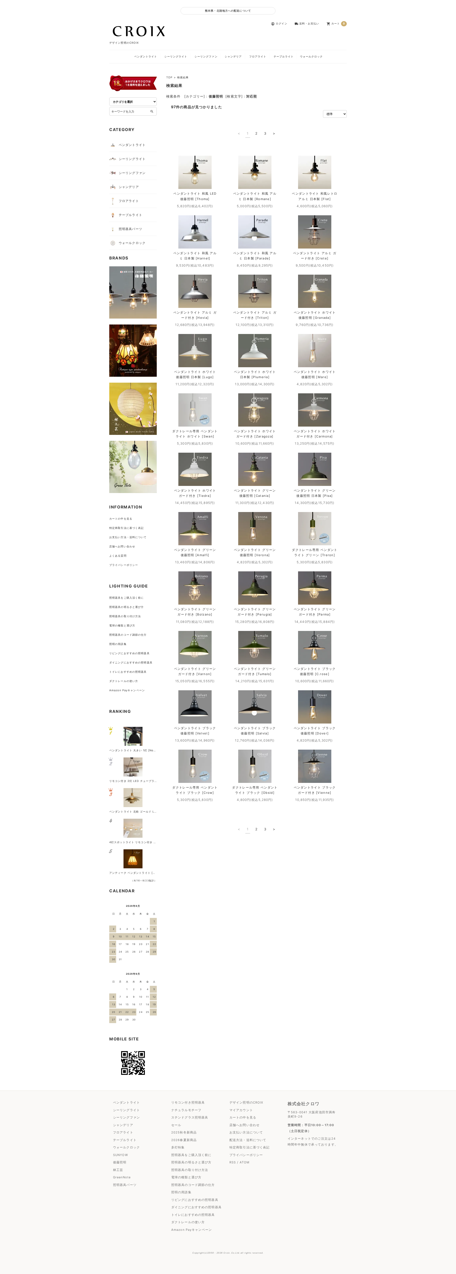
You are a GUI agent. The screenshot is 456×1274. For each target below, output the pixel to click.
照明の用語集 (118, 644)
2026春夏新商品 (184, 1140)
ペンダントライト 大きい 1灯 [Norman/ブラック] (142, 750)
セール (176, 1125)
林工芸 (118, 1170)
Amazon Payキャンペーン (127, 690)
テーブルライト (284, 56)
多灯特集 (178, 1147)
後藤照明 (119, 1162)
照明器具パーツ (130, 229)
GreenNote (122, 1177)
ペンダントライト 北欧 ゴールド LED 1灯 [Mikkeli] (143, 811)
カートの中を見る (120, 518)
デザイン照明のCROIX (246, 1102)
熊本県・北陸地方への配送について (228, 10)
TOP (169, 77)
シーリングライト (175, 56)
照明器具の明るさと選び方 (126, 607)
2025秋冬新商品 (184, 1132)
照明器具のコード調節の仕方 (128, 634)
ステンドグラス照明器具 (189, 1117)
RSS (232, 1162)
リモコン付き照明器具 (188, 1102)
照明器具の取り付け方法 (125, 616)
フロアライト (257, 56)
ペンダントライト (145, 56)
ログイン (279, 23)
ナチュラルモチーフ (186, 1110)
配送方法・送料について (247, 1140)
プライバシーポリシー (123, 565)
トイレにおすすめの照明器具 (128, 671)
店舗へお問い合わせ (122, 546)
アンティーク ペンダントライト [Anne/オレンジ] (142, 872)
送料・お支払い (306, 23)
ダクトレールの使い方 (123, 681)
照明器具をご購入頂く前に (126, 597)
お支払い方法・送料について (128, 537)
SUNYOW (120, 1155)
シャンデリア (233, 56)
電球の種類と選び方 (122, 625)
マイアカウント (241, 1110)
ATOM (244, 1162)
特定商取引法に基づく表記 (126, 528)
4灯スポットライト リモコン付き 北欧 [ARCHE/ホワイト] (147, 842)
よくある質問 (118, 555)
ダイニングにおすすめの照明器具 (130, 662)
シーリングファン (206, 56)
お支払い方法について (246, 1132)
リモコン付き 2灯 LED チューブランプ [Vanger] (141, 781)
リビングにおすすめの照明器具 (129, 653)
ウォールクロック (311, 56)
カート (336, 23)
